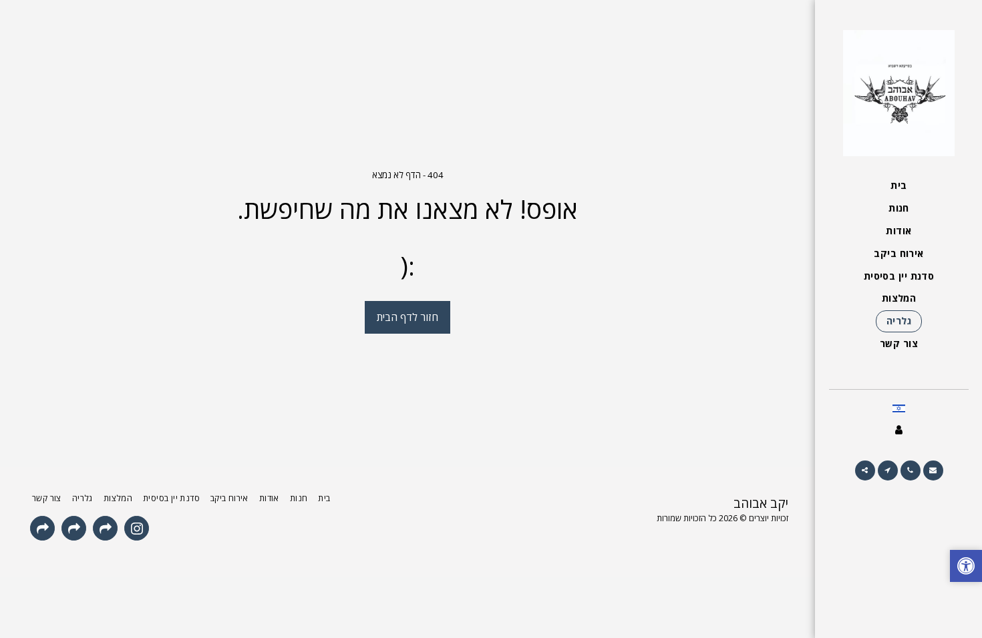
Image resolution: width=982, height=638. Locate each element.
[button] (933, 470)
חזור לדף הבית (407, 317)
